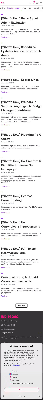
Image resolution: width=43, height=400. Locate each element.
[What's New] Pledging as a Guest (21, 137)
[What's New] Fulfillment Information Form (18, 251)
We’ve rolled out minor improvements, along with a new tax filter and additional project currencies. (21, 234)
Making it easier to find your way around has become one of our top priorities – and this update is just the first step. (20, 31)
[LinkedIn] (14, 325)
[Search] (29, 2)
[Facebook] (2, 325)
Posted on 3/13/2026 (7, 172)
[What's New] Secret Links (20, 80)
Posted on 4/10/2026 (7, 142)
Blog (24, 8)
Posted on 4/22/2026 (7, 113)
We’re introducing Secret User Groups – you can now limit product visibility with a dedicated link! (20, 88)
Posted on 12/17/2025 (8, 284)
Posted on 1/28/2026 (7, 229)
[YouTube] (8, 325)
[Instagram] (11, 325)
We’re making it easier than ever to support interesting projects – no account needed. (20, 147)
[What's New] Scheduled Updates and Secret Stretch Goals (21, 51)
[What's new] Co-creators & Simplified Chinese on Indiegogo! (21, 165)
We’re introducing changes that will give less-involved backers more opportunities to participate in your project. (21, 290)
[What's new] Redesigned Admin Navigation (19, 20)
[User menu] (37, 2)
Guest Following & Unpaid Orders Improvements (19, 279)
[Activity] (34, 3)
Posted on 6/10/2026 (7, 58)
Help (29, 8)
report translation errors (11, 338)
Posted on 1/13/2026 (7, 256)
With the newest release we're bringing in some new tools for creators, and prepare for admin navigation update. (21, 64)
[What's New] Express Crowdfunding (16, 198)
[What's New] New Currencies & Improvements (20, 224)
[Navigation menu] (41, 3)
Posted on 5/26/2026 (7, 83)
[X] (5, 325)
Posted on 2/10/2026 (7, 203)
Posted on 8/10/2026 (7, 25)
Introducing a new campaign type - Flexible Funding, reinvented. (21, 208)
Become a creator (13, 8)
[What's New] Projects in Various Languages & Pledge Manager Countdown (21, 106)
